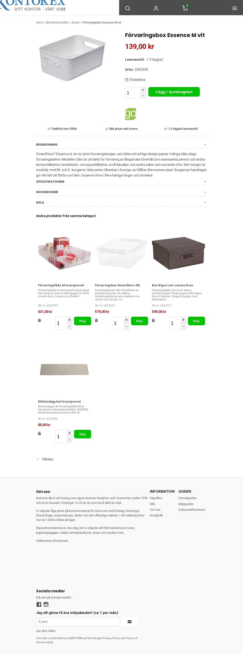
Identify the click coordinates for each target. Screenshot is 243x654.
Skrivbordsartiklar (57, 22)
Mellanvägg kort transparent (59, 401)
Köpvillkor (156, 498)
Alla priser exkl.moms (123, 128)
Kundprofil (156, 515)
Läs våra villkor (46, 631)
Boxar (75, 22)
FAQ (152, 504)
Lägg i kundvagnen (174, 92)
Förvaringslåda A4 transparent (61, 285)
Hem (39, 22)
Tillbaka (46, 459)
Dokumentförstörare (191, 509)
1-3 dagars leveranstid (183, 128)
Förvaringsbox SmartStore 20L (117, 285)
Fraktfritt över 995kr (64, 128)
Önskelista (137, 80)
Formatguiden (187, 498)
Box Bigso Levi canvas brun (172, 285)
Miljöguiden (186, 504)
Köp (82, 321)
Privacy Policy (111, 638)
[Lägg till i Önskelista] (39, 320)
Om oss (155, 509)
